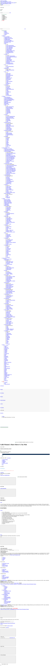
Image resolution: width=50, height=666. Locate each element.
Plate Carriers (8, 74)
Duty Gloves (8, 297)
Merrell (5, 363)
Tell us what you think (4, 548)
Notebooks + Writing (9, 315)
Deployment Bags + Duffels (10, 276)
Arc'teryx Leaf (6, 348)
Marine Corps (6, 68)
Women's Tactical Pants (8, 202)
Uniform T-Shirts (9, 49)
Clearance (5, 382)
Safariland (5, 372)
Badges (7, 92)
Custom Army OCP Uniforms (8, 149)
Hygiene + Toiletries (9, 273)
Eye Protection (8, 91)
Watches (7, 94)
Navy (5, 64)
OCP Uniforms (6, 33)
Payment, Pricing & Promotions (21, 609)
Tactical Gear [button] (4, 258)
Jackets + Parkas (8, 186)
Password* (2, 622)
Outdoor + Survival (7, 317)
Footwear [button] (3, 96)
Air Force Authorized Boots (8, 98)
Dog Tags (7, 87)
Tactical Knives (8, 311)
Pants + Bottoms (6, 205)
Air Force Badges (9, 167)
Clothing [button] (3, 198)
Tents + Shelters (8, 323)
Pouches (5, 265)
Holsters (7, 328)
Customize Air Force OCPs (8, 38)
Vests (7, 229)
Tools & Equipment (9, 81)
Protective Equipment (7, 288)
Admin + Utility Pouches (10, 267)
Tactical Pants (8, 207)
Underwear (8, 197)
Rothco (7, 252)
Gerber (7, 335)
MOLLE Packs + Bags (9, 286)
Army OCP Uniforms (7, 151)
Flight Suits (8, 161)
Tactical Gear (4, 18)
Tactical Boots (8, 124)
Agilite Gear (6, 347)
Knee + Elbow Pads (9, 293)
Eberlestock (6, 356)
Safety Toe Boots (9, 129)
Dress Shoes (8, 110)
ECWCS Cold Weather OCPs (10, 156)
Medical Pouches (9, 268)
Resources (4, 578)
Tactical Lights (6, 303)
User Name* (2, 621)
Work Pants (8, 209)
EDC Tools (8, 313)
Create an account (10, 625)
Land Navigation (8, 319)
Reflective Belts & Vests (10, 89)
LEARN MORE (15, 608)
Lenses (7, 302)
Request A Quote (7, 593)
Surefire (7, 338)
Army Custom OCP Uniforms (10, 46)
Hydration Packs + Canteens (10, 280)
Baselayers (6, 211)
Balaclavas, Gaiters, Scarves (10, 192)
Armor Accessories (9, 264)
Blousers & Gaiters (9, 133)
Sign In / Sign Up (5, 565)
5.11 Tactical (6, 345)
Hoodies (7, 223)
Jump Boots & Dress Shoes (10, 50)
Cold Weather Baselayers (10, 213)
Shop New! (6, 42)
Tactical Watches (8, 244)
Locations (3, 558)
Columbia (5, 351)
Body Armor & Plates (9, 75)
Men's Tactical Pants (7, 200)
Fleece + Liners (8, 188)
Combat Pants (8, 58)
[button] (25, 7)
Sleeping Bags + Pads (9, 322)
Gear (5, 71)
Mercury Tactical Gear (7, 362)
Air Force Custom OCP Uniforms (11, 56)
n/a (0, 466)
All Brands (8, 257)
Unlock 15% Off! (7, 384)
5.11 (7, 146)
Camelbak (7, 339)
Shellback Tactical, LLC (8, 374)
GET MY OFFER (3, 552)
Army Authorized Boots (10, 45)
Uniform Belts (8, 88)
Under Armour (8, 145)
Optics (7, 327)
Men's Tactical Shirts (7, 201)
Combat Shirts (8, 57)
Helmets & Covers (9, 77)
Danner (7, 139)
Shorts (7, 210)
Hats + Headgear (8, 240)
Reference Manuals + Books (10, 316)
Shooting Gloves (8, 296)
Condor (7, 247)
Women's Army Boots (9, 108)
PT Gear (7, 53)
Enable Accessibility (3, 0)
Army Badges (8, 154)
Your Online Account (5, 563)
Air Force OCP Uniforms (8, 163)
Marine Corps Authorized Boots (9, 99)
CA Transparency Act (12, 609)
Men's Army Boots (9, 107)
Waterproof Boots (9, 128)
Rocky (7, 143)
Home (3, 416)
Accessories (6, 84)
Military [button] (3, 35)
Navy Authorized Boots (10, 66)
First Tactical (8, 249)
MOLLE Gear (8, 78)
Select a (3, 466)
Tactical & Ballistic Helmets (10, 291)
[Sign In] (25, 11)
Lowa (7, 140)
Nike (5, 364)
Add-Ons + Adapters (9, 329)
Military (3, 15)
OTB (5, 367)
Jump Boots (6, 101)
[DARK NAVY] (26, 454)
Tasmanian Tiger (6, 375)
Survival (7, 320)
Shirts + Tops (6, 216)
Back (1, 534)
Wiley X (5, 378)
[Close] (8, 481)
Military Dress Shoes (7, 102)
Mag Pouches (8, 266)
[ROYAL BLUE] (26, 456)
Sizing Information (3, 488)
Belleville (7, 138)
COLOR (1, 452)
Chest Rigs (8, 263)
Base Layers (8, 196)
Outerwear (6, 184)
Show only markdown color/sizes (5, 451)
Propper (5, 369)
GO (10, 12)
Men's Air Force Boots (9, 117)
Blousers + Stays (8, 183)
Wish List (3, 564)
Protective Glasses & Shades (10, 300)
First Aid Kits (8, 272)
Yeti (5, 379)
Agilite (7, 332)
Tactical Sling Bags (9, 278)
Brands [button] (3, 344)
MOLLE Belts (8, 287)
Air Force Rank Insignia (10, 166)
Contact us (7, 627)
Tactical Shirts (8, 217)
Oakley (7, 141)
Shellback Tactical (9, 334)
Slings (7, 326)
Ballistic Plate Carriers (9, 261)
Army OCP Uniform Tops (10, 157)
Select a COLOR (6, 452)
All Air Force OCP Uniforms (10, 173)
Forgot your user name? (11, 623)
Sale (5, 383)
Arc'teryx (7, 246)
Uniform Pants (8, 208)
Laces (7, 135)
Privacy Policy (7, 609)
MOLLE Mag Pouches (9, 284)
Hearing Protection (9, 292)
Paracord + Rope (8, 321)
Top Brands (6, 136)
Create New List (12, 637)
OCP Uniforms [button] (4, 147)
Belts (5, 232)
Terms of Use (2, 609)
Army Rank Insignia (9, 179)
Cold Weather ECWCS (9, 52)
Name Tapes (8, 86)
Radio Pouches (8, 269)
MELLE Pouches (9, 285)
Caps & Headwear (9, 59)
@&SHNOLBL (7, 475)
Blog (5, 589)
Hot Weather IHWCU (9, 51)
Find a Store (13, 2)
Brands (3, 19)
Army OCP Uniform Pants (10, 158)
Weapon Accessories (7, 324)
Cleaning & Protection (9, 134)
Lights (7, 82)
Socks (7, 113)
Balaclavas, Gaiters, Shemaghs (11, 242)
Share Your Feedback (7, 601)
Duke (5, 355)
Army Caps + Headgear (10, 159)
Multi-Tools (8, 312)
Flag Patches (8, 178)
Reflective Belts (8, 236)
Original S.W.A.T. (7, 366)
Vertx (7, 255)
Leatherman (8, 337)
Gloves (7, 80)
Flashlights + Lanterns (9, 305)
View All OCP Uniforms (8, 148)
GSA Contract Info (5, 577)
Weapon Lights (8, 307)
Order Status (4, 569)
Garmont (5, 358)
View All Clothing (7, 199)
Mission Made (8, 251)
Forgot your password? (4, 623)
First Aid (5, 270)
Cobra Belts (8, 235)
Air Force (5, 54)
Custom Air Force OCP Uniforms (9, 150)
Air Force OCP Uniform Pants (11, 170)
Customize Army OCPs (8, 37)
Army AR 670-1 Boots (7, 40)
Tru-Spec (7, 253)
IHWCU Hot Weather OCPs (10, 155)
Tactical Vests (8, 73)
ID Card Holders (8, 95)
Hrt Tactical (6, 359)
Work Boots (8, 126)
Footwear (3, 16)
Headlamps (8, 306)
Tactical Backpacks (9, 277)
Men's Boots (6, 103)
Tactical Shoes (8, 112)
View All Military (7, 36)
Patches (7, 93)
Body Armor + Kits (9, 290)
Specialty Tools (8, 314)
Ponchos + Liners (9, 191)
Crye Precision (8, 248)
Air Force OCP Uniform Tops (10, 169)
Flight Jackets (8, 187)
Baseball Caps (8, 241)
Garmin (7, 250)
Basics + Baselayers (7, 193)
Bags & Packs (8, 79)
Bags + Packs (6, 274)
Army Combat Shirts (9, 47)
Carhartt (5, 350)
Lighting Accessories (9, 308)
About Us (3, 557)
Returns (10, 2)
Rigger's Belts (8, 234)
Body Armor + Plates (9, 262)
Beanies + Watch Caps (9, 189)
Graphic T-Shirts (8, 221)
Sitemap (27, 609)
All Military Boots (7, 39)
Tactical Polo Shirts (9, 218)
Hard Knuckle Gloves (9, 295)
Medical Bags (8, 279)
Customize (2, 472)
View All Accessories (9, 239)
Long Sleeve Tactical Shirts (10, 222)
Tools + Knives (6, 309)
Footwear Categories (7, 122)
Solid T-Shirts (8, 220)
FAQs (3, 576)
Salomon (7, 144)
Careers (3, 559)
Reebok (7, 142)
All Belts (7, 237)
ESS (7, 340)
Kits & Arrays (8, 301)
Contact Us (4, 575)
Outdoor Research (7, 368)
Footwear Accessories (7, 130)
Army (5, 43)
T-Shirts (7, 67)
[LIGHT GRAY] (26, 455)
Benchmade (8, 336)
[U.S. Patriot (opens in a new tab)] (2, 1)
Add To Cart (2, 475)
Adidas (5, 346)
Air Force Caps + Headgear (10, 171)
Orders (8, 2)
